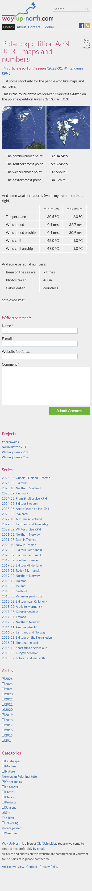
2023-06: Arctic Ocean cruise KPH (25, 509)
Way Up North (11, 843)
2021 (9, 704)
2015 (9, 735)
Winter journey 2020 (16, 457)
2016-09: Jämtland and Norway (24, 632)
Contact (34, 27)
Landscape (12, 761)
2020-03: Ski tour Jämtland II (22, 550)
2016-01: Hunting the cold (20, 642)
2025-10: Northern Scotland (21, 488)
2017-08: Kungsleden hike (20, 612)
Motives (10, 766)
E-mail (8, 338)
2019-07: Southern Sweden (20, 560)
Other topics (13, 782)
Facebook (81, 25)
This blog (8, 818)
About (21, 27)
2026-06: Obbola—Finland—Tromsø (26, 478)
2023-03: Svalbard (15, 514)
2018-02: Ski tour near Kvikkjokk (24, 601)
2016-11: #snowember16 (19, 627)
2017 (9, 725)
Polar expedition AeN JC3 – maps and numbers (36, 51)
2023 (9, 694)
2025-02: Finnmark (15, 493)
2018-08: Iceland (13, 586)
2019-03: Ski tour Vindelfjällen (22, 565)
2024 (9, 689)
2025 (9, 684)
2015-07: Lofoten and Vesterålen (24, 658)
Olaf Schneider (46, 843)
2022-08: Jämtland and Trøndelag (25, 524)
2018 (9, 720)
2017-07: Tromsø (14, 617)
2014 (9, 740)
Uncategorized (11, 828)
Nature (10, 771)
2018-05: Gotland (14, 591)
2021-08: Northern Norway (21, 534)
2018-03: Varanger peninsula (22, 596)
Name (7, 326)
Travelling (11, 823)
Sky (7, 812)
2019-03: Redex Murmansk (21, 570)
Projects (10, 802)
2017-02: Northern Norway (21, 622)
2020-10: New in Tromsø (19, 545)
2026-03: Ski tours (15, 483)
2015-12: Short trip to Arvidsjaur (24, 648)
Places (9, 797)
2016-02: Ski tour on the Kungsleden (27, 637)
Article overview (13, 867)
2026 (9, 679)
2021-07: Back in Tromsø (19, 539)
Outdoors (11, 787)
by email (38, 848)
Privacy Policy (49, 867)
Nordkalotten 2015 (15, 447)
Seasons (10, 807)
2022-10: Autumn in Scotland (22, 519)
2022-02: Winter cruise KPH (21, 529)
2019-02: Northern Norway (21, 576)
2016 (9, 730)
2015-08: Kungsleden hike (20, 653)
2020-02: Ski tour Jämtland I (21, 555)
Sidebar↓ (49, 27)
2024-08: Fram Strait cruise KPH (24, 498)
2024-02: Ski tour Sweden (20, 503)
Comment (10, 364)
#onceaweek (10, 442)
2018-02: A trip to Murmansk (22, 606)
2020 (9, 709)
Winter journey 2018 (16, 452)
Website (16, 351)
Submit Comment (69, 411)
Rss (87, 25)
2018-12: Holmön (14, 581)
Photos (8, 27)
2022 (9, 699)
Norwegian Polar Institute (19, 776)
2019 (9, 715)
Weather (11, 833)
